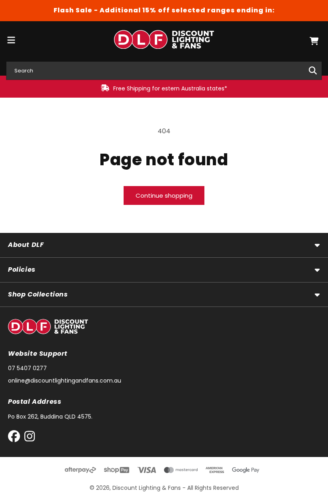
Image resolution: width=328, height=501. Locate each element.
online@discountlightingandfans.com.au (64, 381)
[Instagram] (30, 438)
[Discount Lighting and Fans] (164, 41)
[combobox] (164, 71)
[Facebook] (16, 438)
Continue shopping (164, 195)
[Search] (313, 70)
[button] (314, 41)
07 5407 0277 (27, 368)
